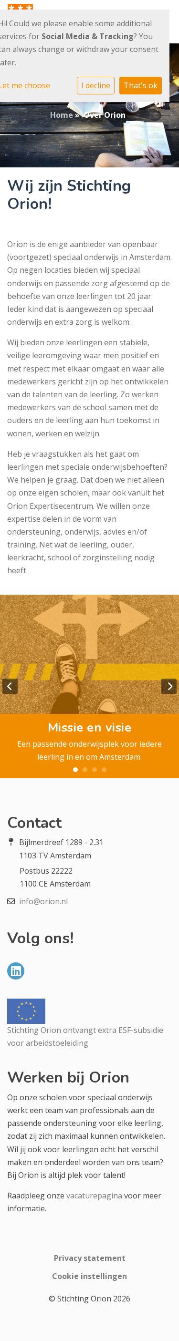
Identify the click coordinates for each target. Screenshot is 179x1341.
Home (61, 115)
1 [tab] (75, 769)
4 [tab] (104, 769)
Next (169, 686)
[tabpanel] (89, 686)
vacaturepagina (94, 1195)
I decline (95, 85)
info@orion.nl (43, 901)
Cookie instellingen (89, 1276)
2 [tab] (85, 769)
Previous (10, 686)
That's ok (141, 85)
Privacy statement (90, 1258)
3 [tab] (94, 769)
